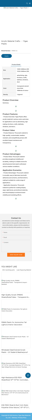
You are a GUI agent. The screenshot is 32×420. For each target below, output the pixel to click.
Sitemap (14, 417)
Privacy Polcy (22, 417)
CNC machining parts (8, 270)
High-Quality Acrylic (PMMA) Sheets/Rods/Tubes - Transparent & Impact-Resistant (14, 296)
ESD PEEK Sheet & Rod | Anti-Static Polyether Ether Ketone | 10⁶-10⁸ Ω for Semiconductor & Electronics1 (15, 406)
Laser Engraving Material (24, 270)
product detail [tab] (16, 64)
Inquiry (7, 56)
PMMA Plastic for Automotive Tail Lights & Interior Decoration (13, 323)
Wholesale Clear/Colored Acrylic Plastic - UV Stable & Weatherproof (14, 351)
